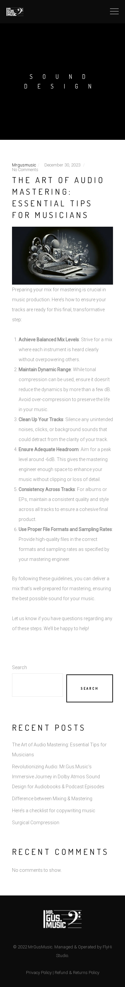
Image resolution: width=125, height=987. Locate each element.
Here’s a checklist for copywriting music (53, 810)
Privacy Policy (39, 972)
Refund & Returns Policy (77, 972)
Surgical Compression (35, 822)
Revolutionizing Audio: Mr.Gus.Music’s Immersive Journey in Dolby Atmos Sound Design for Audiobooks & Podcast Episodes (58, 776)
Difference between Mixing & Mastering (52, 798)
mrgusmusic (24, 164)
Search (19, 667)
